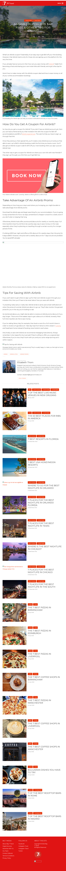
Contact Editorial (8, 853)
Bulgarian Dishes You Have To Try (44, 771)
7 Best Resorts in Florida (43, 439)
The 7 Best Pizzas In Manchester (39, 701)
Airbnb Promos (24, 354)
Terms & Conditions (8, 855)
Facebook (21, 844)
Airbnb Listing (14, 354)
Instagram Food (23, 846)
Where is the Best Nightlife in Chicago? (45, 547)
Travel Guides (28, 20)
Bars (30, 389)
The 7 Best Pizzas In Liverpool (39, 655)
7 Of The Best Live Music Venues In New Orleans (42, 393)
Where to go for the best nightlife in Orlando (43, 486)
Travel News (37, 20)
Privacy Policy (7, 858)
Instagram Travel (23, 848)
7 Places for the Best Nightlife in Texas (41, 524)
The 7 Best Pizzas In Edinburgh (39, 631)
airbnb (5, 354)
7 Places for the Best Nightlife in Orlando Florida (41, 502)
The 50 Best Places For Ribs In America (44, 417)
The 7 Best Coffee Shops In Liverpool (44, 724)
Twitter (20, 851)
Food (30, 412)
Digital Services (7, 846)
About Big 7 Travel (8, 844)
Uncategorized (38, 790)
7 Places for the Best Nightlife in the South (41, 585)
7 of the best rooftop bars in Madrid (44, 817)
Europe (30, 604)
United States (55, 389)
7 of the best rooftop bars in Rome (44, 794)
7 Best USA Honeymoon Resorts (42, 463)
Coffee (30, 674)
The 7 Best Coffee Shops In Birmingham (44, 678)
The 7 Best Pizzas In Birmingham (39, 608)
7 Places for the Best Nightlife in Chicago (41, 570)
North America (37, 389)
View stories (22, 378)
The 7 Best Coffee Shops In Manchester (44, 747)
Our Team (6, 851)
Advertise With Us (8, 848)
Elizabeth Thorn (35, 34)
